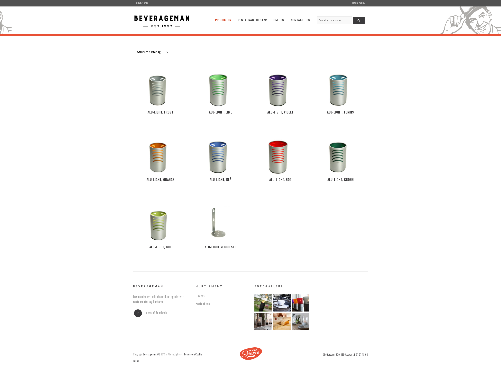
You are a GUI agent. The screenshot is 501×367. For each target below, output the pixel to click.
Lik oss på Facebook (155, 313)
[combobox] (152, 52)
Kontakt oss (203, 304)
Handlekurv (358, 3)
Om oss (200, 296)
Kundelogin (142, 3)
